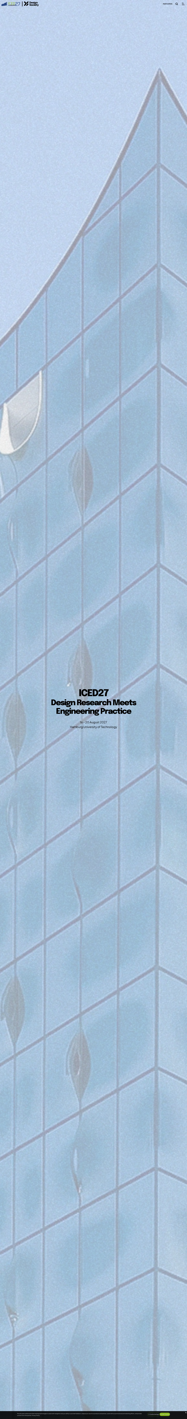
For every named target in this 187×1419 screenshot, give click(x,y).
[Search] (176, 4)
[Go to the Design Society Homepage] (30, 3)
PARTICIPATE (167, 4)
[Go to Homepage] (10, 4)
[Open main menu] (183, 4)
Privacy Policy (36, 1415)
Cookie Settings (154, 1414)
